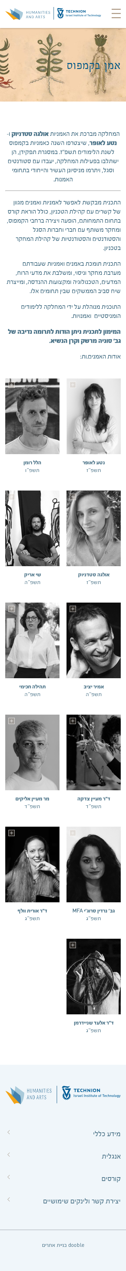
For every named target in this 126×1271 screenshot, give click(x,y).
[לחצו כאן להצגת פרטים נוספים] (73, 385)
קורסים (111, 1179)
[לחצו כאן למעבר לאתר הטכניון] (79, 14)
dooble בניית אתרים (63, 1245)
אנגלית (111, 1156)
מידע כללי (107, 1134)
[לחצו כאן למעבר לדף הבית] (27, 14)
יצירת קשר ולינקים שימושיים (82, 1201)
